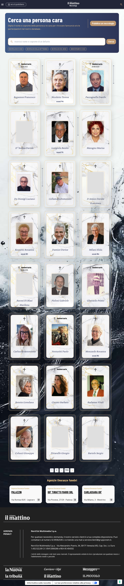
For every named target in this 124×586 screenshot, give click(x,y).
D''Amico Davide (24, 147)
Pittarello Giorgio (60, 453)
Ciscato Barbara (60, 402)
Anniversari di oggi (78, 49)
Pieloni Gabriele (60, 300)
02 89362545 (57, 540)
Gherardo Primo (95, 300)
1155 (67, 470)
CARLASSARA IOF (93, 492)
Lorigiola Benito (60, 147)
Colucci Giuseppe (24, 453)
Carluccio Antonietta (24, 351)
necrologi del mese (59, 49)
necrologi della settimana (37, 49)
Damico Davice (60, 249)
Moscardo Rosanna (95, 351)
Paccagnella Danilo (95, 97)
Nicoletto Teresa (60, 97)
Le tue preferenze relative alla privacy (73, 583)
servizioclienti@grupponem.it (97, 540)
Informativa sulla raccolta (39, 583)
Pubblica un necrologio (103, 23)
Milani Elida (95, 249)
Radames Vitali (95, 402)
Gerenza (7, 531)
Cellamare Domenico (60, 198)
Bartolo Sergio (95, 453)
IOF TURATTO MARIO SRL (60, 492)
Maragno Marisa (95, 147)
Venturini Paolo (60, 351)
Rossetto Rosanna (24, 249)
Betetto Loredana (24, 402)
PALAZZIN (16, 492)
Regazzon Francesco (24, 97)
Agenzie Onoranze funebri (62, 480)
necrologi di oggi (16, 49)
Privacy (7, 534)
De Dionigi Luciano (24, 198)
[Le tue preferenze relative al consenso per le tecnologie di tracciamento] (119, 581)
